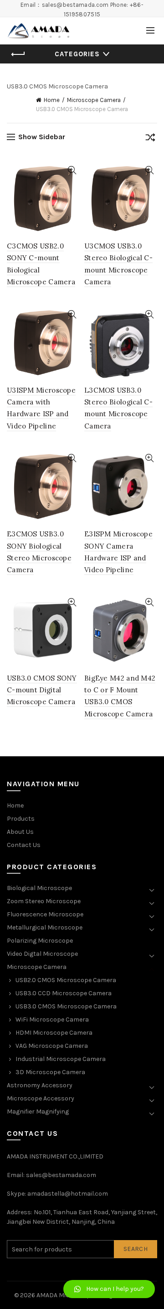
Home (52, 100)
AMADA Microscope (65, 1295)
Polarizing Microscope (40, 940)
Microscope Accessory (40, 1098)
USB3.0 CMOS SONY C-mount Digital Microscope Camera (42, 690)
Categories (77, 54)
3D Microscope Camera (50, 1072)
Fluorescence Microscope (45, 914)
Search (135, 1249)
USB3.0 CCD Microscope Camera (63, 993)
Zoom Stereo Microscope (44, 901)
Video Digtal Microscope (42, 954)
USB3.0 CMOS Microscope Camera (66, 1006)
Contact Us (24, 845)
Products (21, 818)
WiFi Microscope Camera (52, 1019)
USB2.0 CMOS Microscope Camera (65, 980)
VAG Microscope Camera (51, 1046)
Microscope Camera (94, 100)
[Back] (18, 54)
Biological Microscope (39, 888)
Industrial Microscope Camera (60, 1059)
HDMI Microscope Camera (53, 1032)
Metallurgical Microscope (44, 927)
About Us (20, 832)
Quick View (72, 170)
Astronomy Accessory (39, 1085)
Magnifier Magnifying (38, 1111)
